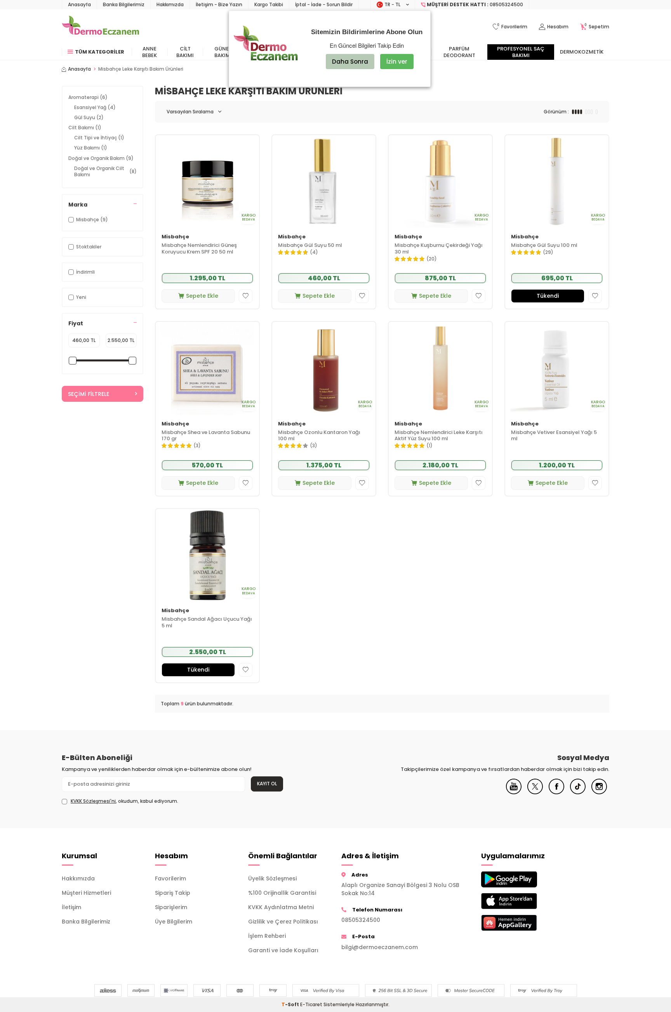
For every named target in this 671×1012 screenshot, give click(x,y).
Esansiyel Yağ (95, 107)
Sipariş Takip (172, 893)
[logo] (100, 26)
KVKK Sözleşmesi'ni (93, 801)
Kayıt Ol (267, 783)
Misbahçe (175, 237)
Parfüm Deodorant (459, 52)
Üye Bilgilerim (173, 921)
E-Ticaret (311, 1004)
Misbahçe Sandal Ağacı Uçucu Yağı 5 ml (207, 622)
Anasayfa (79, 4)
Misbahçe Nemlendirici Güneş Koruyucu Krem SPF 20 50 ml (199, 248)
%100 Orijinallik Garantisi (282, 893)
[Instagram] (599, 792)
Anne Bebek (149, 52)
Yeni (81, 297)
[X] (535, 792)
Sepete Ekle (202, 296)
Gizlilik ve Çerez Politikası (283, 921)
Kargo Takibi (268, 4)
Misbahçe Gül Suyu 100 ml (544, 245)
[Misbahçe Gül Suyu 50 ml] (323, 181)
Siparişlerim (171, 907)
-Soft (291, 1004)
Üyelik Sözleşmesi (272, 878)
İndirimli (85, 272)
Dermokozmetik (581, 52)
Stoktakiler (88, 246)
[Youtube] (514, 792)
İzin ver (396, 61)
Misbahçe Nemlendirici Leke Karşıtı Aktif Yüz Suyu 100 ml (439, 436)
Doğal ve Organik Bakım (101, 158)
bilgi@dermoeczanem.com (379, 947)
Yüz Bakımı (90, 147)
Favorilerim (170, 878)
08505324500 (360, 920)
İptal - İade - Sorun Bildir (324, 4)
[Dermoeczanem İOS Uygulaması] (522, 901)
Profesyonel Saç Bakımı (520, 52)
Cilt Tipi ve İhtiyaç (99, 137)
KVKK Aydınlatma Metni (281, 907)
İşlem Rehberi (267, 936)
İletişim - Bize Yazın (219, 4)
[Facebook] (556, 792)
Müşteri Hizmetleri (86, 893)
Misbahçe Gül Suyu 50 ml (310, 245)
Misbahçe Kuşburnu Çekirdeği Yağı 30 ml (439, 248)
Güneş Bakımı (223, 52)
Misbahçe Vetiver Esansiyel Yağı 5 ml (554, 436)
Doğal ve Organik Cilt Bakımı (105, 171)
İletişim (71, 907)
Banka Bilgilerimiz (123, 4)
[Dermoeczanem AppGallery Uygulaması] (522, 923)
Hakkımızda (170, 4)
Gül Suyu (89, 117)
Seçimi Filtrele (88, 394)
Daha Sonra (350, 61)
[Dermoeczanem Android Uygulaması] (522, 879)
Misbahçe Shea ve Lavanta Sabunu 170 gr (206, 436)
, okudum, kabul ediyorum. (124, 801)
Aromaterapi (88, 97)
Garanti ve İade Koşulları (283, 950)
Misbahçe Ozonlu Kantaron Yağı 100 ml (319, 436)
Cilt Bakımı (185, 52)
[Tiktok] (578, 792)
